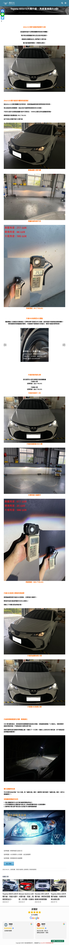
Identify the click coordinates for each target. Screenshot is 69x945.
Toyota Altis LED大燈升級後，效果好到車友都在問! (58, 896)
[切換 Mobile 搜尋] (62, 3)
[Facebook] (2, 11)
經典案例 (26, 869)
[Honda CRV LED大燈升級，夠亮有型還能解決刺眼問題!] (42, 880)
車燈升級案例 (25, 12)
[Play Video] (34, 827)
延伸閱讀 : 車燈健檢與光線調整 (13, 858)
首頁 (20, 12)
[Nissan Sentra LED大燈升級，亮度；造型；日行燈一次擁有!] (26, 880)
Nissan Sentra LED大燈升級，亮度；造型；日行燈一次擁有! (26, 896)
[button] (5, 345)
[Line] (2, 14)
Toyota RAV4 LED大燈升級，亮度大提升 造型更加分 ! (10, 896)
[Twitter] (2, 18)
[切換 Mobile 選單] (65, 3)
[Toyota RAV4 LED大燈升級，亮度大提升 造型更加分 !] (10, 880)
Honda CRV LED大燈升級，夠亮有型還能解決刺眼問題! (42, 896)
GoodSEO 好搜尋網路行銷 (47, 943)
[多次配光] (38, 345)
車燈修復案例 (32, 869)
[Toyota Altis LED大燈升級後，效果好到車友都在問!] (58, 880)
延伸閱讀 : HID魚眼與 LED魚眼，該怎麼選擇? (17, 854)
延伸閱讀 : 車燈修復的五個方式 (13, 851)
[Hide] (1, 21)
